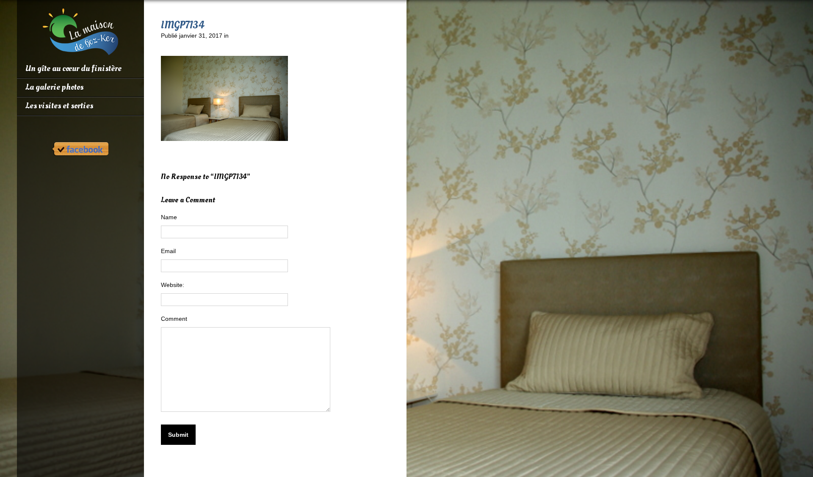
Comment (174, 318)
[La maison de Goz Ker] (80, 51)
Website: (172, 284)
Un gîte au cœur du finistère (73, 68)
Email (168, 251)
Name (169, 217)
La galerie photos (54, 87)
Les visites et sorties (59, 106)
